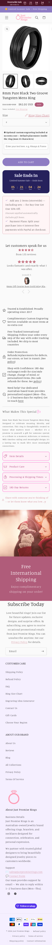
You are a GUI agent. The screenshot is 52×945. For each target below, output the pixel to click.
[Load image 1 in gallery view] (10, 81)
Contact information (36, 941)
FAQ (8, 686)
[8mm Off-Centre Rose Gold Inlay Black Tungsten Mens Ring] (26, 281)
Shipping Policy (14, 672)
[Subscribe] (42, 651)
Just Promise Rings (21, 931)
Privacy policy (18, 936)
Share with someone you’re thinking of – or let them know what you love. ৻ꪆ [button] (26, 499)
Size (26, 115)
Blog (8, 757)
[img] (26, 250)
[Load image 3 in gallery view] (42, 81)
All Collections (13, 764)
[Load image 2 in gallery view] (26, 81)
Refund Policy (13, 679)
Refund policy (39, 931)
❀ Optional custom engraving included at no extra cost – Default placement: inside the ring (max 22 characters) (26, 135)
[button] (6, 17)
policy (11, 361)
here (21, 400)
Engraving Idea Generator (20, 700)
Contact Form (17, 875)
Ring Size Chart (14, 693)
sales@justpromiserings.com (26, 871)
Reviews (10, 750)
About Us (11, 743)
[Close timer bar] (49, 2)
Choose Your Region (16, 722)
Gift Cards (11, 715)
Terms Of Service (15, 779)
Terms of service (35, 936)
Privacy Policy (19, 641)
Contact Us (11, 708)
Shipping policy (16, 941)
